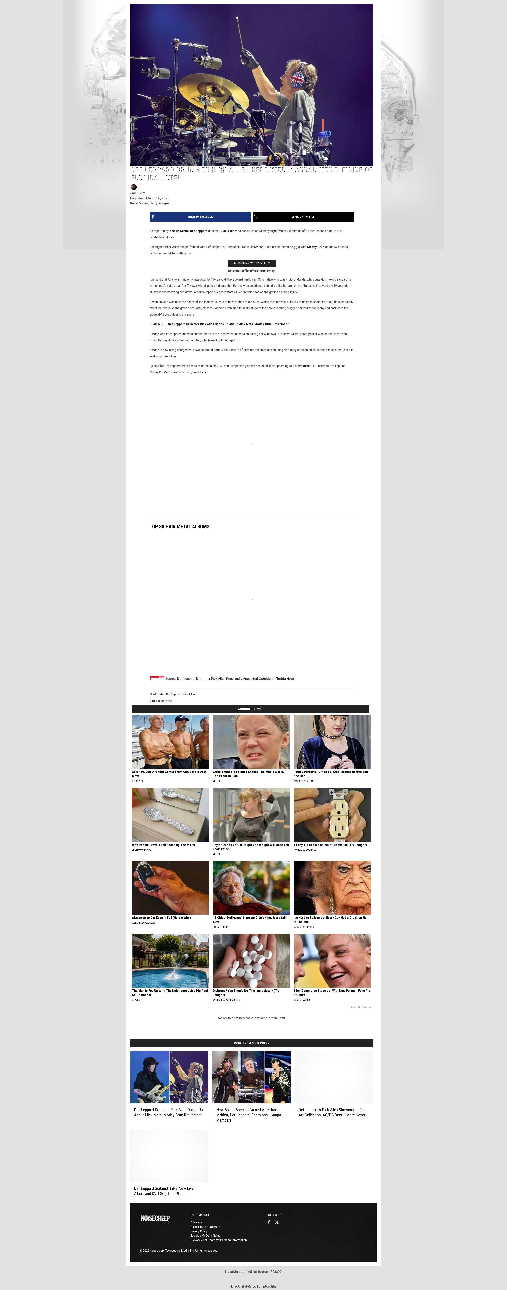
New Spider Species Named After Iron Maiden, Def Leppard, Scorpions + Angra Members (248, 1115)
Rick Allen (227, 231)
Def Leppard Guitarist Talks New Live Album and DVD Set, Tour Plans (164, 1191)
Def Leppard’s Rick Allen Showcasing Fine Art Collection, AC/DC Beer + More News (332, 1112)
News (169, 700)
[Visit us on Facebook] (270, 1222)
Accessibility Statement (205, 1226)
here (306, 366)
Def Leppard (198, 231)
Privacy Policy (199, 1231)
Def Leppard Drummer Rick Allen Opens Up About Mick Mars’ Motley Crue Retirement (168, 1112)
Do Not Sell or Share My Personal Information (219, 1239)
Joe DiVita (138, 193)
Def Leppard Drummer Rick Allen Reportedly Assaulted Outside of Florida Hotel (235, 679)
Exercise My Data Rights (205, 1235)
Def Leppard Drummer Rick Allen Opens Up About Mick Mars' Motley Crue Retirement (228, 324)
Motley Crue (315, 247)
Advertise (197, 1222)
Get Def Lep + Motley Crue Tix (251, 263)
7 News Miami (179, 231)
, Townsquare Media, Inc (179, 1250)
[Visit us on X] (278, 1222)
